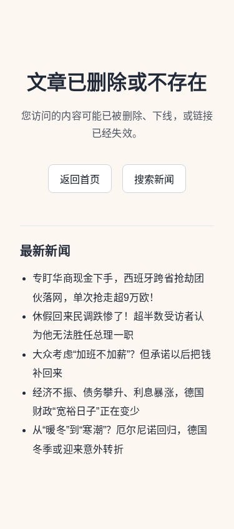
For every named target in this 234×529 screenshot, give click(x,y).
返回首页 (80, 179)
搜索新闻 (154, 179)
